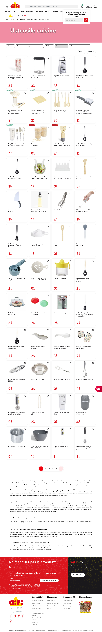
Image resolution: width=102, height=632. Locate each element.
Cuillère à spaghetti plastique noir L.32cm (14, 177)
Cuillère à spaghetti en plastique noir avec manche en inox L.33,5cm (84, 314)
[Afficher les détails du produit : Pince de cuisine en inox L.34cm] (62, 436)
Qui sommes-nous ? (68, 600)
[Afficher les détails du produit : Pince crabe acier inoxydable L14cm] (17, 369)
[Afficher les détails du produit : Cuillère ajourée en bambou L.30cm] (62, 233)
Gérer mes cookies (66, 630)
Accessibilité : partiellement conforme (82, 630)
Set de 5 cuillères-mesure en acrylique (16, 279)
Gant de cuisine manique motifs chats (83, 347)
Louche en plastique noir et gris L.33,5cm (84, 76)
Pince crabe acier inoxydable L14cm (16, 380)
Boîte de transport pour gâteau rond (15, 313)
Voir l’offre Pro (77, 575)
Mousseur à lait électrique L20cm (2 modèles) (84, 210)
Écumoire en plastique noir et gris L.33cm (16, 347)
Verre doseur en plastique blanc (61, 413)
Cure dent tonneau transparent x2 (37, 144)
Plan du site (23, 630)
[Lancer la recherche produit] (27, 6)
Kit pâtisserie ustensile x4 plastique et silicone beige (16, 144)
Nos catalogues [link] (10, 16)
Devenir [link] (22, 16)
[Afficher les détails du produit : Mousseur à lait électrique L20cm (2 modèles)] (85, 199)
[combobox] (51, 6)
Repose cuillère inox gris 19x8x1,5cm (38, 347)
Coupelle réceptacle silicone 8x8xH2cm (39, 313)
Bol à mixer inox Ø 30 (37, 379)
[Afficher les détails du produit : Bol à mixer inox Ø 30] (39, 369)
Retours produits (36, 608)
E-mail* (11, 578)
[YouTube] (18, 616)
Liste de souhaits (36, 606)
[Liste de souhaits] (25, 58)
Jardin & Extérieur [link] (27, 11)
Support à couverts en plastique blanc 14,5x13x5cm (62, 177)
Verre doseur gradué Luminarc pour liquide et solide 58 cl (15, 77)
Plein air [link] (16, 11)
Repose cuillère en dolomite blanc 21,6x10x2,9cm (62, 347)
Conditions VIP (51, 606)
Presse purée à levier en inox (16, 446)
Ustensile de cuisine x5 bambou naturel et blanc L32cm (61, 112)
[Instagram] (14, 616)
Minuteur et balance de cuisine (79, 46)
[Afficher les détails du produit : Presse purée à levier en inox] (17, 436)
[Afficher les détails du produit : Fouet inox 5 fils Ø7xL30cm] (62, 369)
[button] (81, 6)
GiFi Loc (49, 608)
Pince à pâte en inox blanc (61, 210)
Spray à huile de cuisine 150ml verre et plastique (38, 210)
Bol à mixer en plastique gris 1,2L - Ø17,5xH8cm (39, 447)
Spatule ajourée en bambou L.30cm (84, 177)
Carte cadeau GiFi (52, 600)
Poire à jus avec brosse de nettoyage (84, 244)
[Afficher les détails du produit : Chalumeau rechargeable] (62, 302)
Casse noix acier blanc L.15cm (37, 413)
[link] (54, 13)
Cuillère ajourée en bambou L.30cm (62, 244)
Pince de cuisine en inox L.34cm (61, 447)
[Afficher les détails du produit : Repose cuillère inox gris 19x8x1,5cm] (39, 336)
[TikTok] (10, 621)
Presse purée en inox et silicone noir (38, 76)
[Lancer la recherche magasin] (86, 20)
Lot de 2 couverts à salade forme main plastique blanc (39, 177)
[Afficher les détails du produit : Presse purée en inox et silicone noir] (39, 65)
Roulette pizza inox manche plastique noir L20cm (16, 413)
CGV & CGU (31, 630)
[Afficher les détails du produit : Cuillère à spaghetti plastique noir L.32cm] (17, 166)
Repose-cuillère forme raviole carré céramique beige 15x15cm (38, 112)
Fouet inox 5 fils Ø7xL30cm (62, 379)
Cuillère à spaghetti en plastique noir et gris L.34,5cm (15, 245)
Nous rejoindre (67, 603)
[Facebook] (10, 616)
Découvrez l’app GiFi (52, 603)
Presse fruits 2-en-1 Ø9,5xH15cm (82, 413)
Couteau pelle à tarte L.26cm (14, 210)
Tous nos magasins (68, 606)
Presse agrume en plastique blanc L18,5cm (39, 244)
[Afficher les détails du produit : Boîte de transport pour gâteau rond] (17, 302)
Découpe (10, 46)
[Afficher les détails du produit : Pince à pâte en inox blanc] (62, 199)
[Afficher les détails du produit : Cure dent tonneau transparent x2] (39, 133)
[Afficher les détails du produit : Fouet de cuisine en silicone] (85, 369)
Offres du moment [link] (42, 11)
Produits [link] (55, 11)
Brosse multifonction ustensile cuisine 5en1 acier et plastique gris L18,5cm (84, 112)
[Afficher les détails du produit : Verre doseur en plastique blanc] (62, 402)
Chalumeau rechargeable (61, 313)
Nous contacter (36, 603)
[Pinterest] (22, 616)
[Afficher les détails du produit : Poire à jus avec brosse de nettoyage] (85, 233)
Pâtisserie (49, 46)
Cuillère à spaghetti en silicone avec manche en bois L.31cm (84, 280)
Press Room (66, 608)
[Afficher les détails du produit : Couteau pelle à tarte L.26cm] (17, 199)
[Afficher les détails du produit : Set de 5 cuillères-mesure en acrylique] (17, 268)
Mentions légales (41, 630)
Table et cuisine (20, 19)
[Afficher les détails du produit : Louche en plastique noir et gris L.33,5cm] (85, 65)
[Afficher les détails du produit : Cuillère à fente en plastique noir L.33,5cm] (85, 133)
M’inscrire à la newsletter (49, 580)
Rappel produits (36, 611)
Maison (12, 19)
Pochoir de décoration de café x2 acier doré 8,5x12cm (39, 279)
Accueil (7, 19)
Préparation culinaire (32, 19)
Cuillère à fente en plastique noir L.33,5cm (84, 144)
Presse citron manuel (60, 278)
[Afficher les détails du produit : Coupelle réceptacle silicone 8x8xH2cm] (39, 302)
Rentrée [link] (7, 11)
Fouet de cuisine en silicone (84, 379)
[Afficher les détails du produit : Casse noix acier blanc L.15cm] (39, 402)
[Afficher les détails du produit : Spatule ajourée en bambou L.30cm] (85, 166)
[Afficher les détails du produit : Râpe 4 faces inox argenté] (62, 65)
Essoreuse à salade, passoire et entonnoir (29, 46)
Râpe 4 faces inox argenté (61, 76)
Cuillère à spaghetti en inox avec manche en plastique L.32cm (84, 448)
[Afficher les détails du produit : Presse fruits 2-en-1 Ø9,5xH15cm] (85, 402)
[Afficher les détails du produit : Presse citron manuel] (62, 268)
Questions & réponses (38, 600)
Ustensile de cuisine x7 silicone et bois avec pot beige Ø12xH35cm (15, 112)
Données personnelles (53, 630)
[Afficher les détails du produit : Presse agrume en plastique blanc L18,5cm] (39, 233)
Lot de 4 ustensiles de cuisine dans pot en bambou (62, 144)
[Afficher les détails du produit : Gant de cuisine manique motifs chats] (85, 336)
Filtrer (90, 51)
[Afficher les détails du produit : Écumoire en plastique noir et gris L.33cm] (17, 336)
